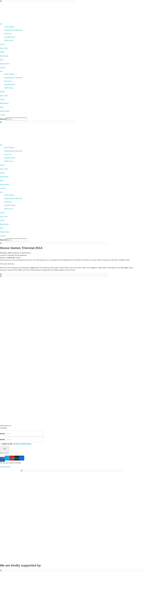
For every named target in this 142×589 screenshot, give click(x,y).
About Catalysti (9, 27)
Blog (1, 60)
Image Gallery (5, 63)
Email (2, 439)
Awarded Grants (9, 37)
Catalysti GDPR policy (22, 444)
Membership (4, 56)
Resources (7, 33)
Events (2, 44)
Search (3, 119)
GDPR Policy (8, 40)
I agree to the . (17, 444)
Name (2, 434)
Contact (2, 67)
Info (1, 24)
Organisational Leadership (13, 30)
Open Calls (4, 48)
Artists (2, 52)
